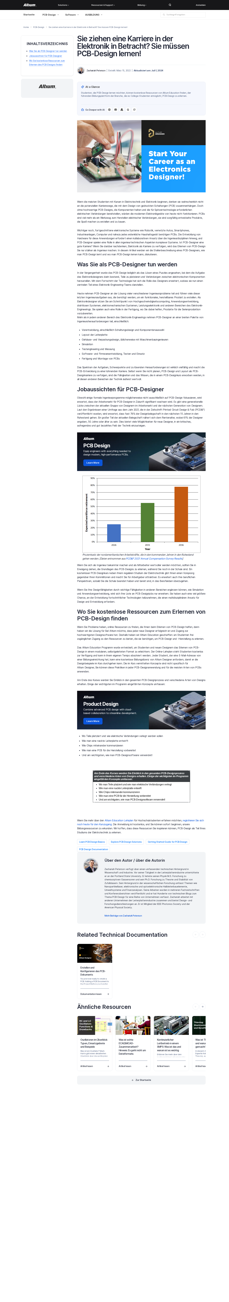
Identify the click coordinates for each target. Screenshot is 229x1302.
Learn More (92, 462)
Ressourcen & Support (102, 5)
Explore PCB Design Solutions (126, 841)
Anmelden (201, 5)
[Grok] (134, 109)
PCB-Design (49, 14)
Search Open (170, 5)
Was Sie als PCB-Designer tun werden (48, 51)
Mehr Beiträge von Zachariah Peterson (123, 915)
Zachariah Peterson (96, 70)
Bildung (141, 5)
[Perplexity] (115, 109)
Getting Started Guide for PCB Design (167, 841)
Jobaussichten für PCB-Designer (45, 56)
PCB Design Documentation (93, 849)
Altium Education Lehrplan (119, 820)
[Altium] (29, 5)
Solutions (62, 5)
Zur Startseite (143, 1080)
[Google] (128, 109)
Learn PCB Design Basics (92, 841)
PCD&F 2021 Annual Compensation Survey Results (154, 558)
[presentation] (202, 1007)
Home (26, 27)
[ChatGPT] (109, 109)
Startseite (29, 14)
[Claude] (121, 109)
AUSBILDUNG (92, 14)
